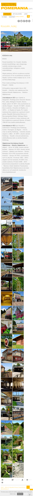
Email (29, 21)
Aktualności (17, 14)
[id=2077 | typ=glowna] (2, 13)
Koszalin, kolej (8, 26)
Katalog (7, 14)
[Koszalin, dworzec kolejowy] (6, 198)
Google (24, 21)
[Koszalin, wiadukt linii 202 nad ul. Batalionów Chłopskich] (18, 413)
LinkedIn (26, 21)
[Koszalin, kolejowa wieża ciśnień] (16, 53)
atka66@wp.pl (5, 489)
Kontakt (12, 17)
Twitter (21, 21)
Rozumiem (20, 493)
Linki (25, 14)
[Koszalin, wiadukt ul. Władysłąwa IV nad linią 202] (6, 442)
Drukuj (2, 482)
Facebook (19, 21)
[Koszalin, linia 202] (18, 427)
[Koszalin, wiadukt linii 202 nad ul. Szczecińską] (6, 370)
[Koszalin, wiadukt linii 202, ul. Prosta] (18, 442)
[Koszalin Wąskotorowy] (18, 341)
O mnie (4, 17)
